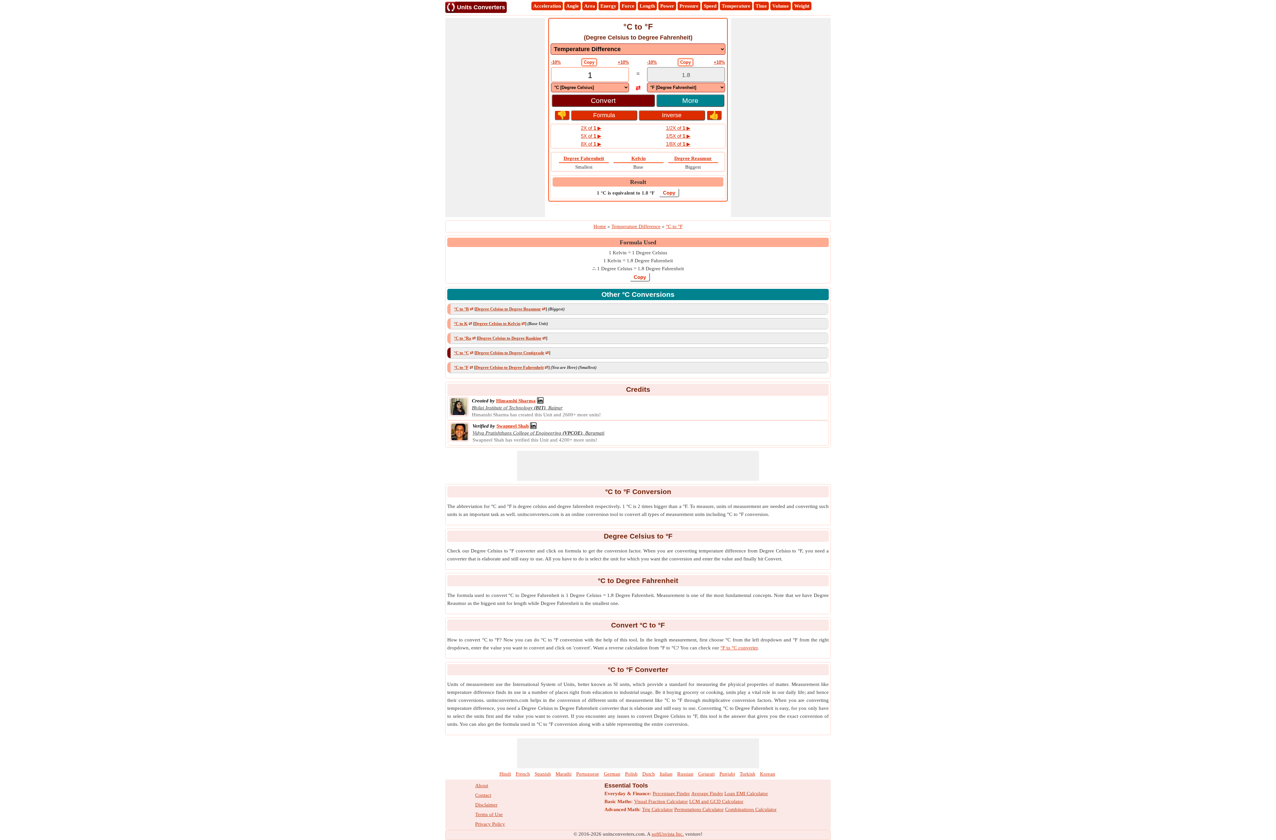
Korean (767, 774)
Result (638, 182)
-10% (556, 62)
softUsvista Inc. (668, 834)
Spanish (543, 774)
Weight (801, 6)
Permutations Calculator (699, 809)
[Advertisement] (495, 117)
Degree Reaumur (693, 158)
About (481, 785)
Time (761, 6)
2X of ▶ (591, 128)
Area (589, 6)
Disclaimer (486, 804)
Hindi (505, 774)
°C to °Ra (462, 338)
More (690, 100)
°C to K (461, 323)
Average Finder (707, 793)
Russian (685, 774)
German (612, 774)
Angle (572, 6)
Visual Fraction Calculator (661, 801)
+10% (623, 62)
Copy (589, 62)
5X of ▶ (591, 136)
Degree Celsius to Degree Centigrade (510, 352)
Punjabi (727, 774)
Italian (666, 774)
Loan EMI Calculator (746, 793)
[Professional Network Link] (540, 400)
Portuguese (587, 774)
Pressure (689, 6)
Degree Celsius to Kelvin (497, 323)
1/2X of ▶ (678, 128)
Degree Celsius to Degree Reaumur (508, 308)
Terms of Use (489, 814)
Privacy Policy (490, 824)
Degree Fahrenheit (584, 158)
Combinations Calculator (751, 809)
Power (667, 6)
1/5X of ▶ (678, 136)
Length (647, 6)
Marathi (564, 774)
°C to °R (461, 308)
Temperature (736, 6)
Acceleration (547, 6)
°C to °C (461, 352)
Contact (483, 795)
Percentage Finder (671, 793)
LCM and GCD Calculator (716, 801)
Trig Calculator (657, 809)
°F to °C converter (739, 647)
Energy (608, 6)
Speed (710, 6)
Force (628, 6)
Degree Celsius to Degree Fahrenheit (510, 367)
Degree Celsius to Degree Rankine (509, 338)
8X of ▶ (591, 144)
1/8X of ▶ (678, 144)
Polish (631, 774)
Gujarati (706, 774)
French (523, 774)
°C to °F (461, 367)
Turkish (747, 774)
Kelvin (638, 158)
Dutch (648, 774)
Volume (780, 6)
